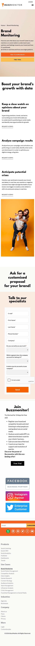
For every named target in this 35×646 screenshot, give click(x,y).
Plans (2, 614)
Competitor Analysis (7, 573)
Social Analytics (6, 553)
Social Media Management (9, 571)
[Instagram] (27, 531)
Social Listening (6, 548)
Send (17, 389)
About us (4, 611)
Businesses (4, 603)
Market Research (6, 578)
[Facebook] (18, 531)
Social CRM (4, 551)
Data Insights (5, 576)
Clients (3, 616)
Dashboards (5, 558)
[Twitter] (23, 531)
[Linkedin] (13, 531)
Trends (3, 560)
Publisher (4, 555)
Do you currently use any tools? (16, 346)
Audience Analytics (7, 583)
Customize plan (6, 629)
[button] (32, 4)
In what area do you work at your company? (17, 367)
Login (30, 2)
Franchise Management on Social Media (13, 593)
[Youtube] (32, 531)
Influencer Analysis (7, 588)
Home (3, 25)
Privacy (3, 619)
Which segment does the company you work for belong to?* (17, 356)
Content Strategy (6, 581)
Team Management (7, 585)
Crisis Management (7, 590)
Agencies (4, 601)
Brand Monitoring (7, 568)
